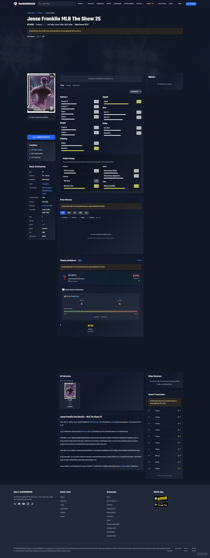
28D (80, 213)
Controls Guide (111, 508)
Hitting (62, 85)
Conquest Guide (111, 536)
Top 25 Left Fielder (47, 205)
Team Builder (64, 508)
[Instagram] (28, 504)
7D (74, 213)
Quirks (109, 520)
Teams (62, 505)
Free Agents (45, 184)
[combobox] (56, 4)
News (108, 497)
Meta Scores (76, 85)
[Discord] (19, 504)
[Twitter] (15, 504)
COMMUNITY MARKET (37, 149)
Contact (62, 516)
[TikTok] (32, 504)
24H (63, 213)
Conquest (109, 505)
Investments (117, 3)
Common (112, 422)
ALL (86, 213)
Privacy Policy (186, 549)
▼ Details (139, 261)
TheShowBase (31, 13)
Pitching (68, 85)
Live (43, 224)
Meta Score (84, 431)
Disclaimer (178, 548)
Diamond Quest (111, 512)
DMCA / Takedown (169, 549)
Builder (109, 3)
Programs (91, 3)
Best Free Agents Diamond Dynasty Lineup (47, 191)
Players (40, 13)
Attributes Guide (111, 528)
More (179, 3)
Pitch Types (110, 516)
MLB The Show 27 (112, 501)
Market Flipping (129, 3)
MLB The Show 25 (94, 422)
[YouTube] (23, 504)
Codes (171, 3)
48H (69, 213)
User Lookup (162, 3)
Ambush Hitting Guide (113, 524)
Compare (63, 512)
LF (128, 422)
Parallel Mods (111, 532)
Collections (100, 3)
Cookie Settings (194, 549)
